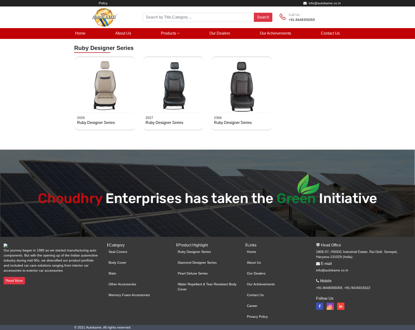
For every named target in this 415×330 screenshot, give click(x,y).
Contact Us (330, 33)
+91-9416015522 (357, 288)
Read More (14, 280)
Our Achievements (275, 33)
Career (252, 306)
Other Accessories (122, 284)
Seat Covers (118, 252)
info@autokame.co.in (324, 3)
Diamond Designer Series (197, 262)
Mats (112, 273)
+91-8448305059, (330, 288)
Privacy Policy (257, 316)
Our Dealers (219, 33)
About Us (123, 33)
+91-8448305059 (302, 20)
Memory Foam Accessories (129, 295)
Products (169, 33)
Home (80, 33)
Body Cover (117, 262)
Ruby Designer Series (96, 123)
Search (263, 17)
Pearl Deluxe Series (193, 273)
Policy (103, 3)
